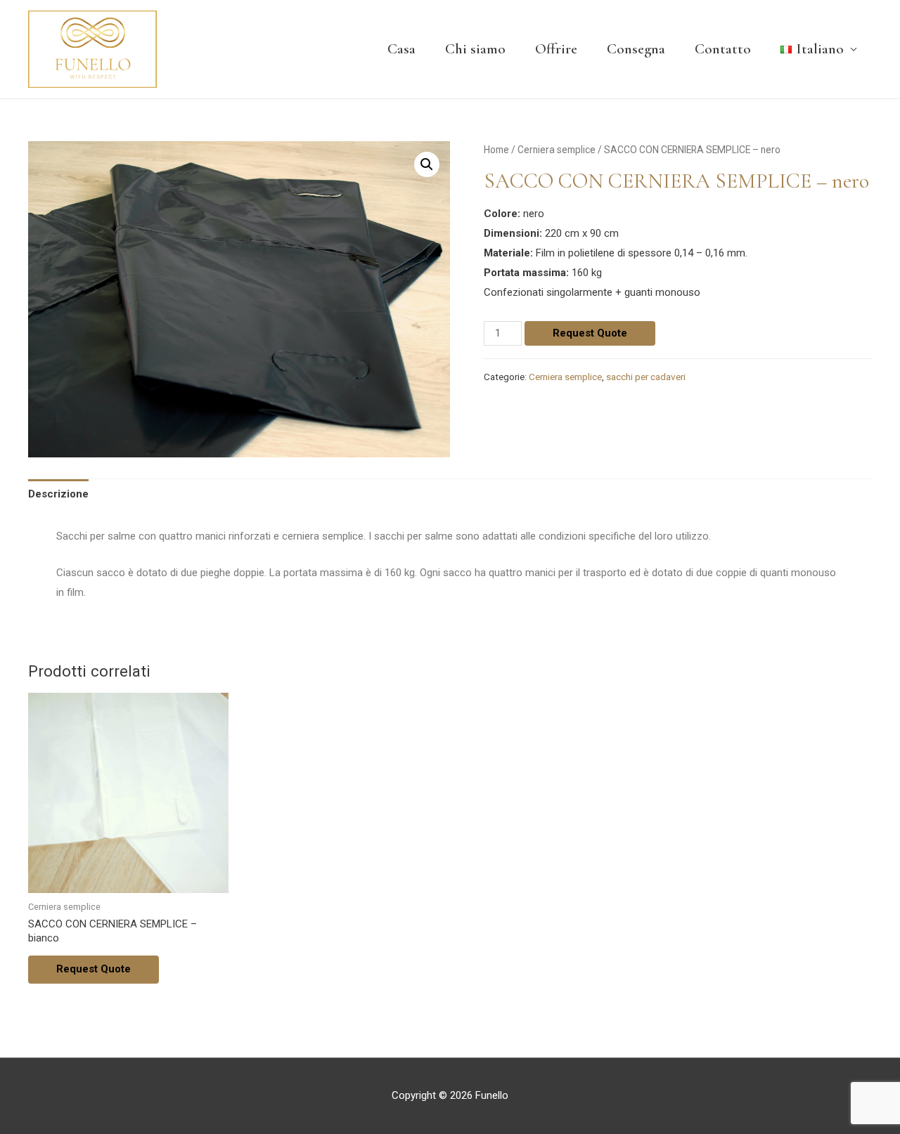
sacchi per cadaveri (646, 376)
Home (496, 149)
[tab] (58, 494)
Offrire (556, 49)
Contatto (723, 49)
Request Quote (590, 333)
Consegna (636, 49)
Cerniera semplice (557, 149)
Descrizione (58, 494)
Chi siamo (475, 49)
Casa (401, 49)
